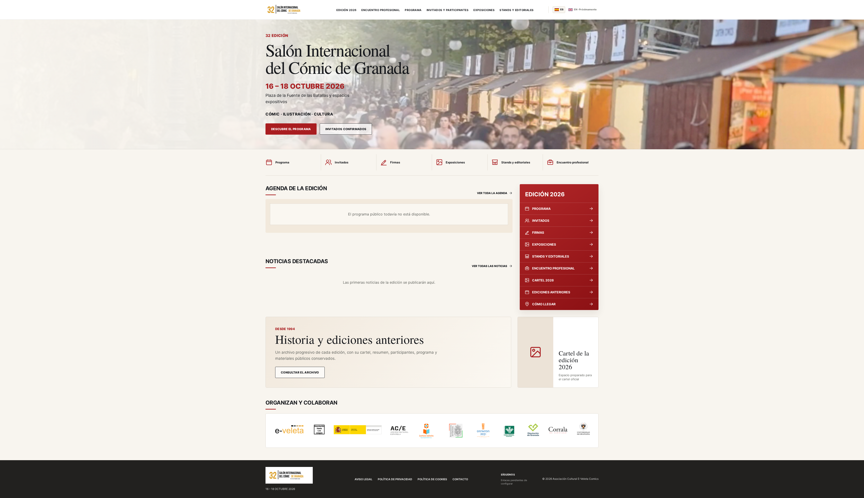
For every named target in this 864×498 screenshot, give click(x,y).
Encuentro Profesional (380, 10)
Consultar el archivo (300, 372)
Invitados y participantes (448, 10)
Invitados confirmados (346, 129)
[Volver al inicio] (289, 475)
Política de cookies (432, 479)
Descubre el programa (291, 129)
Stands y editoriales (516, 10)
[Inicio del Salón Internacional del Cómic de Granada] (294, 9)
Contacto (460, 479)
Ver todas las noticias (489, 266)
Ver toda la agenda (492, 193)
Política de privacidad (395, 479)
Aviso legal (363, 479)
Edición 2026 (346, 10)
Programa (413, 10)
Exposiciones (484, 10)
